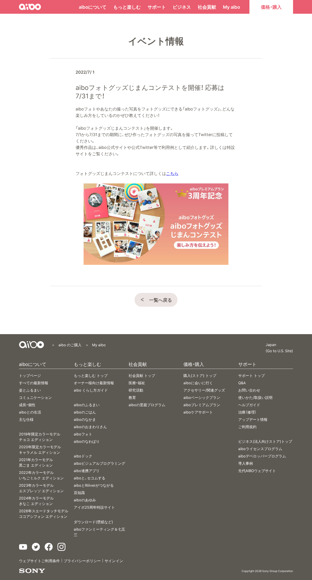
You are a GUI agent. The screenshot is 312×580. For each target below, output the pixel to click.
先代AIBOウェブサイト (257, 470)
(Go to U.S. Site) (279, 350)
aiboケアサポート (198, 412)
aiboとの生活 (30, 412)
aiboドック (83, 456)
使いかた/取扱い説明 (255, 397)
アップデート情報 (252, 419)
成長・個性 (27, 404)
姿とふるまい (30, 390)
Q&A (242, 382)
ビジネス (182, 6)
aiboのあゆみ (85, 499)
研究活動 (136, 390)
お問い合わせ (249, 390)
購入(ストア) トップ (199, 375)
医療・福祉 (137, 382)
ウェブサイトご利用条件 (39, 560)
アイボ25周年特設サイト (94, 507)
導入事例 (245, 463)
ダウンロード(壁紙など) (93, 521)
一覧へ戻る (160, 299)
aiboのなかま (85, 419)
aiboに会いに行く (198, 382)
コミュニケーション (35, 397)
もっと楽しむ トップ (91, 375)
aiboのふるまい (87, 404)
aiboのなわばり (87, 441)
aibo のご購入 (69, 344)
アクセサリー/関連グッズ (204, 390)
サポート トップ (251, 375)
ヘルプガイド (249, 404)
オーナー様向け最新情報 (94, 382)
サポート (157, 6)
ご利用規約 (247, 426)
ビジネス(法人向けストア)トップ (265, 441)
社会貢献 (207, 6)
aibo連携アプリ (87, 470)
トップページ (30, 375)
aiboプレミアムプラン (201, 404)
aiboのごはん (85, 412)
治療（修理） (247, 412)
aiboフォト (83, 434)
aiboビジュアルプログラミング (99, 463)
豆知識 (79, 492)
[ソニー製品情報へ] (32, 570)
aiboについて (92, 6)
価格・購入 (271, 6)
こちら (172, 173)
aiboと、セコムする (89, 478)
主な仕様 (26, 419)
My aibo (231, 6)
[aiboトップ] (31, 344)
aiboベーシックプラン (201, 397)
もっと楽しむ (127, 6)
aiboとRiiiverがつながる (94, 485)
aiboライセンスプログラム (260, 448)
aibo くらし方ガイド (91, 390)
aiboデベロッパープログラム (262, 456)
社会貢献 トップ (142, 375)
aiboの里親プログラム (147, 404)
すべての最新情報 (33, 382)
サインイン (114, 560)
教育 (132, 397)
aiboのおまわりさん (90, 426)
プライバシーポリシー (82, 560)
